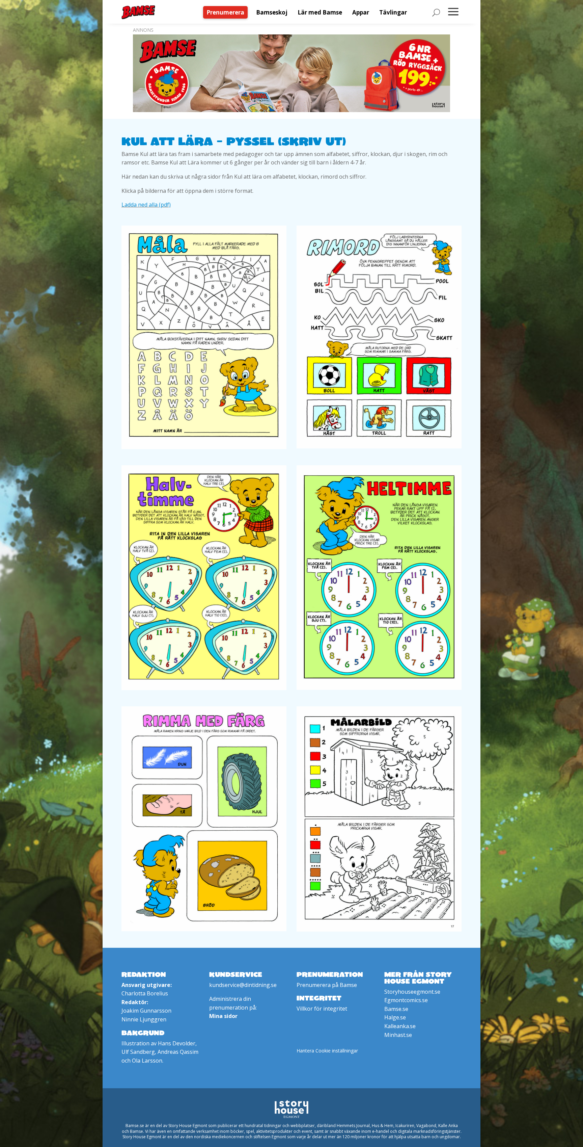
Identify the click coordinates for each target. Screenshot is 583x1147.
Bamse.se (396, 1009)
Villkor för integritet (322, 1008)
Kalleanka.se (400, 1026)
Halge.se (395, 1017)
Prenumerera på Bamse (327, 985)
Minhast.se (398, 1035)
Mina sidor (223, 1016)
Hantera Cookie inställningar (327, 1050)
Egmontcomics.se (406, 1000)
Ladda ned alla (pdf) (146, 204)
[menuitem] (227, 12)
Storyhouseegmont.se (412, 991)
